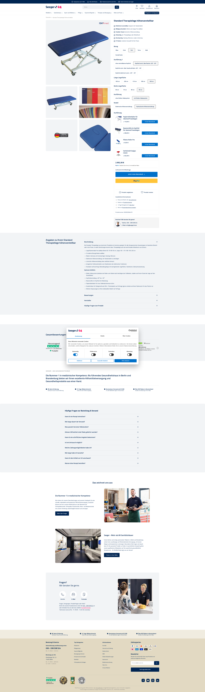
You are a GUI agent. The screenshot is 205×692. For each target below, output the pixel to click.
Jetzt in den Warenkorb (135, 174)
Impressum (105, 659)
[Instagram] (152, 680)
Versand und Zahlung (107, 648)
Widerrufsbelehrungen (108, 656)
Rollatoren (76, 645)
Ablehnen (79, 360)
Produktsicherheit (127, 202)
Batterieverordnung (107, 662)
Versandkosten (132, 199)
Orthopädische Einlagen (80, 662)
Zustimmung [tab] (78, 336)
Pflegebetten (77, 648)
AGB (103, 654)
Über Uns (104, 665)
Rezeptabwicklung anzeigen (129, 207)
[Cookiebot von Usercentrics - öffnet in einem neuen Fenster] (130, 330)
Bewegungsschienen (79, 654)
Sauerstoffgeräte (78, 651)
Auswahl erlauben (102, 360)
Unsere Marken (106, 667)
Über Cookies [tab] (126, 336)
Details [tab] (103, 336)
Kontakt (104, 645)
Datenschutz (105, 651)
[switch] (93, 354)
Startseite (48, 17)
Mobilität (76, 659)
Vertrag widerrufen (145, 669)
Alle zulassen (125, 360)
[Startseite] (54, 7)
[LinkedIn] (157, 680)
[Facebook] (143, 680)
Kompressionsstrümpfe (80, 656)
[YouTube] (148, 680)
